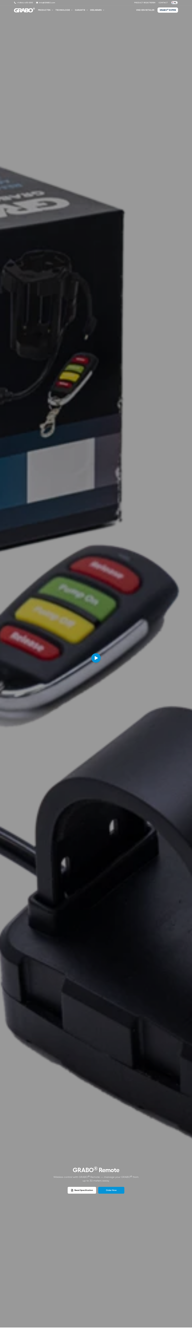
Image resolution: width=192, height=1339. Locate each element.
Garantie (80, 10)
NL (175, 3)
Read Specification (83, 1190)
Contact (163, 3)
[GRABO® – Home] (24, 10)
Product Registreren (144, 3)
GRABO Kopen (168, 10)
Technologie (62, 10)
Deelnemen (96, 10)
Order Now (111, 1190)
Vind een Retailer (145, 10)
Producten (44, 10)
